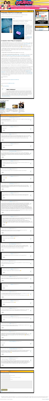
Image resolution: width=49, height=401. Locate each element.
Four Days (7, 108)
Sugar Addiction (27, 8)
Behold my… (14, 108)
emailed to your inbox (11, 83)
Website (12, 379)
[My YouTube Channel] (38, 16)
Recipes (15, 8)
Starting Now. (21, 108)
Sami (10, 331)
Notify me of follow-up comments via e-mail (8, 391)
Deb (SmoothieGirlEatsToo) (13, 348)
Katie (10, 291)
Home (12, 6)
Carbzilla (10, 276)
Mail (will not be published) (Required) (16, 377)
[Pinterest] (42, 16)
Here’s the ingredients (27, 43)
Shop (42, 6)
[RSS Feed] (44, 16)
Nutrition (22, 6)
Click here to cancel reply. (5, 373)
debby (10, 323)
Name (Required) (13, 375)
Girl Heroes (28, 6)
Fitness (16, 6)
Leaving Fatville (11, 183)
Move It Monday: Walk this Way (2, 109)
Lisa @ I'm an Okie (11, 117)
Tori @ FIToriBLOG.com (12, 341)
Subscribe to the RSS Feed (15, 79)
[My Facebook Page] (36, 16)
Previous (28, 11)
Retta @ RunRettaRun (12, 243)
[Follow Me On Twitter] (40, 16)
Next (31, 11)
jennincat (11, 126)
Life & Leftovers (35, 6)
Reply (3, 130)
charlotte (10, 201)
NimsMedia (47, 399)
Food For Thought (21, 8)
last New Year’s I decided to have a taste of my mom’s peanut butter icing (18, 55)
